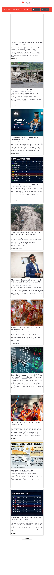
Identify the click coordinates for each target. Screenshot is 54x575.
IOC (16, 438)
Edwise (17, 153)
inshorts (17, 9)
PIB (16, 58)
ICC (16, 533)
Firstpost (17, 105)
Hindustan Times (19, 248)
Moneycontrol (18, 200)
